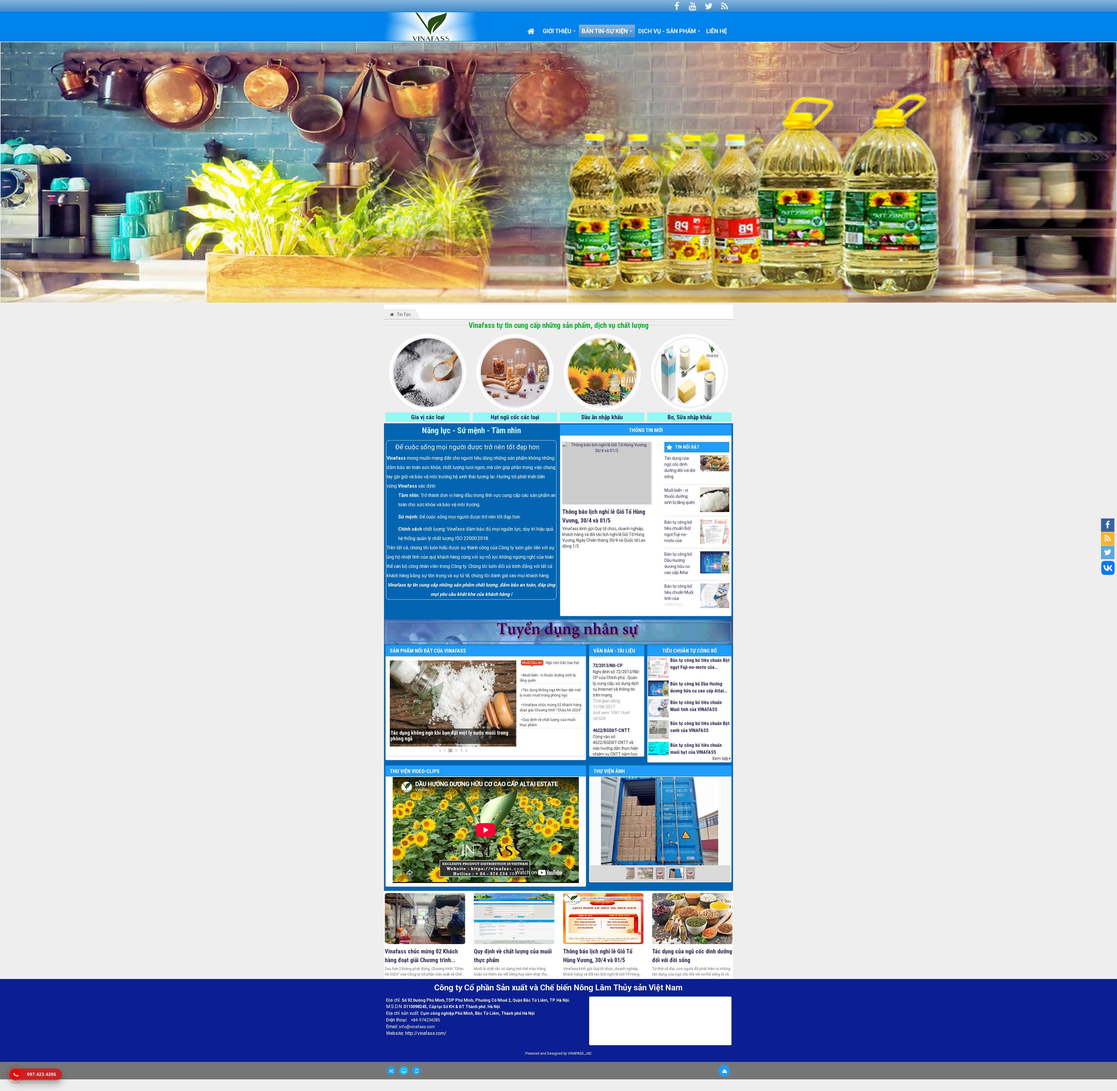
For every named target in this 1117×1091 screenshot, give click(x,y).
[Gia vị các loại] (427, 372)
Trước (375, 828)
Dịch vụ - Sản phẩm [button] (667, 31)
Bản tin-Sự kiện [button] (605, 31)
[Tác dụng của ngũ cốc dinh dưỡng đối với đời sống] (692, 918)
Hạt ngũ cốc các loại (515, 417)
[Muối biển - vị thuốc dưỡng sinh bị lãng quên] (453, 703)
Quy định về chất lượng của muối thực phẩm (547, 722)
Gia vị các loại (427, 417)
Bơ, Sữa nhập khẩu (690, 417)
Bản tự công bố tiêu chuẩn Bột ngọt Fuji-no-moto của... (700, 664)
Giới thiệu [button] (558, 31)
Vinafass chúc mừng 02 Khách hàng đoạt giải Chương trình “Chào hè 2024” (550, 707)
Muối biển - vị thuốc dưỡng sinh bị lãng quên (679, 496)
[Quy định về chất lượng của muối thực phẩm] (514, 918)
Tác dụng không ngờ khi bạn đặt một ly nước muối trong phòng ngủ (550, 692)
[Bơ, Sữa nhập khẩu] (689, 372)
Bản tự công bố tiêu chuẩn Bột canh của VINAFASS (700, 727)
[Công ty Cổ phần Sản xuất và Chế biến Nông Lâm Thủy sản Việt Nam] (436, 26)
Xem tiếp (720, 758)
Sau (596, 828)
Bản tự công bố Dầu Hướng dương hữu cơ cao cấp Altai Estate (678, 564)
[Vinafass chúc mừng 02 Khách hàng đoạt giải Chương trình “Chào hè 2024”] (425, 918)
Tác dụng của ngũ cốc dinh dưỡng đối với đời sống (679, 467)
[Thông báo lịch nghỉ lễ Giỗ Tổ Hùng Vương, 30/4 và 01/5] (603, 918)
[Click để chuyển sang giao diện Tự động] (391, 1070)
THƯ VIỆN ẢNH (609, 771)
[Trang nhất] (532, 31)
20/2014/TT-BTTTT (612, 707)
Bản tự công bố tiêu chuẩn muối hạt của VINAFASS (696, 748)
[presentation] (532, 663)
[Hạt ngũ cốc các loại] (515, 372)
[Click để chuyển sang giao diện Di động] (416, 1070)
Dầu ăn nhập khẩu (602, 417)
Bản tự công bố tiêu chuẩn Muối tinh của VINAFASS (678, 595)
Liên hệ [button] (716, 31)
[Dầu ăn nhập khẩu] (602, 372)
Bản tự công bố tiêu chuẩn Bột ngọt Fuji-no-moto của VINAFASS (678, 532)
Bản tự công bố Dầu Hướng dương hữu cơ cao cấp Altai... (698, 687)
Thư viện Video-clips (415, 771)
